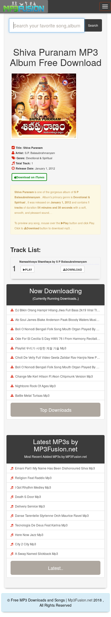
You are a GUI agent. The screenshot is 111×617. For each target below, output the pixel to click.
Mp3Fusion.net (80, 600)
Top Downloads (56, 409)
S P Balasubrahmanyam (71, 261)
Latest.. (55, 567)
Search (93, 25)
